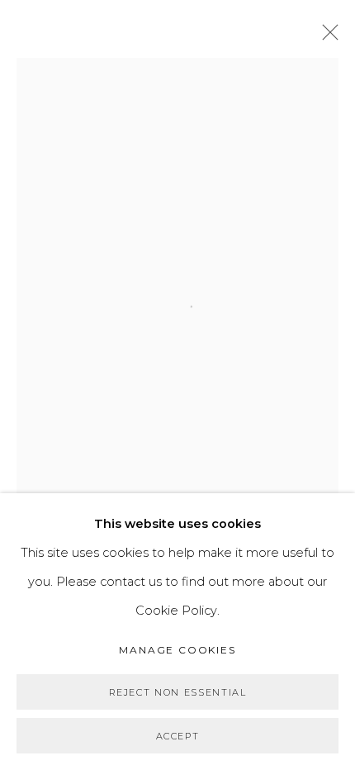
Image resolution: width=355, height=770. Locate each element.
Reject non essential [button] (178, 692)
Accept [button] (178, 736)
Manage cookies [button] (177, 650)
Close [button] (326, 37)
